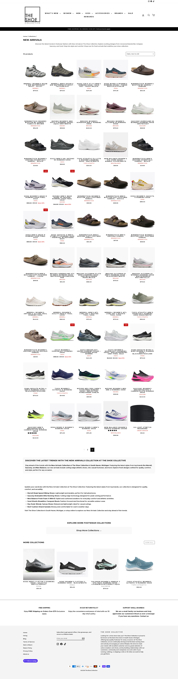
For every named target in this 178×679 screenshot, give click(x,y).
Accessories (103, 13)
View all (149, 542)
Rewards (89, 17)
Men (78, 13)
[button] (32, 433)
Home (25, 36)
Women (67, 13)
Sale (130, 13)
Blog (24, 638)
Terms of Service (28, 642)
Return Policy (27, 648)
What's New (52, 13)
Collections (32, 36)
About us (26, 654)
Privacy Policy (27, 651)
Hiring (25, 635)
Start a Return (27, 645)
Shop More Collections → (89, 530)
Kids (88, 13)
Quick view (35, 80)
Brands (119, 13)
